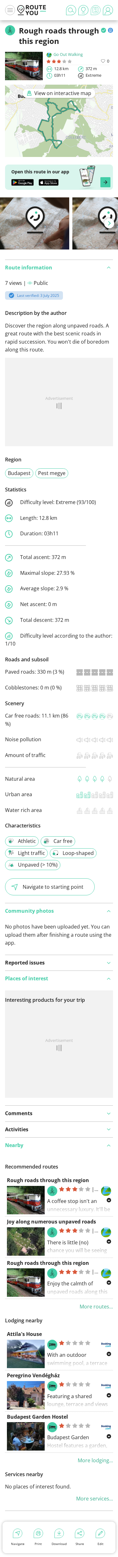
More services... (94, 1498)
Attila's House (24, 1334)
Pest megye (51, 473)
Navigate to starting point (53, 886)
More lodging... (95, 1460)
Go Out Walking (68, 54)
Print (38, 1544)
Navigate (18, 1544)
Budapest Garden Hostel (37, 1416)
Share (80, 1544)
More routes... (96, 1306)
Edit (101, 1544)
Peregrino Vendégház (33, 1375)
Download (59, 1544)
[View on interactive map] (59, 152)
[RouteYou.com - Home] (31, 10)
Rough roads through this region (48, 1180)
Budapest (19, 473)
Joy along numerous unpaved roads (51, 1221)
